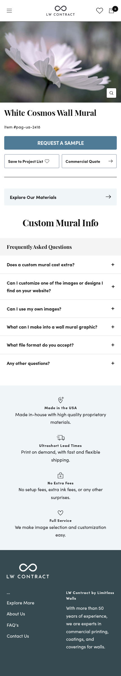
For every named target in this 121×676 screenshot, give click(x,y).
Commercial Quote (83, 161)
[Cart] (111, 10)
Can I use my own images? (34, 308)
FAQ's (13, 625)
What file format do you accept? (40, 345)
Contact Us (18, 636)
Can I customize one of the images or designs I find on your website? (55, 286)
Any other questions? (28, 363)
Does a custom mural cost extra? (41, 264)
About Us (16, 614)
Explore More (20, 603)
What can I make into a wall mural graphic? (52, 326)
